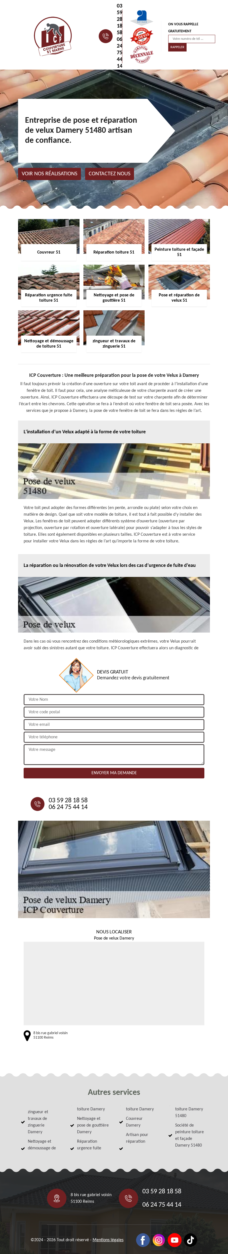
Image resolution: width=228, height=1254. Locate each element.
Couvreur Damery (134, 1122)
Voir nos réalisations (49, 174)
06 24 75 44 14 (119, 53)
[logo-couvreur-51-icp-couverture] (53, 36)
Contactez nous (109, 174)
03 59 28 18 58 (119, 19)
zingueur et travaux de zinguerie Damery (38, 1122)
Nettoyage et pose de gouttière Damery (93, 1125)
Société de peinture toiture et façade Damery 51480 (189, 1135)
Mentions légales (108, 1240)
